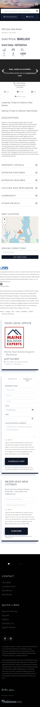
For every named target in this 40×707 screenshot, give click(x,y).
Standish (6, 582)
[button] (37, 11)
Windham (7, 590)
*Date (7, 406)
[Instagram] (10, 638)
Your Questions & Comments (15, 423)
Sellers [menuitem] (5, 619)
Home (2, 312)
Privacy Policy (5, 286)
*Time (7, 414)
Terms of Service (24, 469)
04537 (31, 312)
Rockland (7, 594)
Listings (7, 312)
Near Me (30, 17)
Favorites (30, 4)
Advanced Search (11, 17)
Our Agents (17, 364)
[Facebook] (5, 638)
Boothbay (24, 312)
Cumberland (8, 586)
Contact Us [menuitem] (8, 623)
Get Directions (20, 257)
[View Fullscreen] (4, 227)
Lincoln (17, 312)
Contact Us (8, 364)
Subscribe (16, 531)
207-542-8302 (12, 359)
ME (13, 312)
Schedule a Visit (27, 380)
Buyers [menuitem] (5, 615)
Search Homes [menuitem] (9, 611)
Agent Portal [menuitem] (8, 627)
